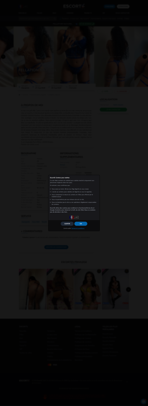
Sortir (67, 224)
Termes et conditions (77, 228)
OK (81, 224)
